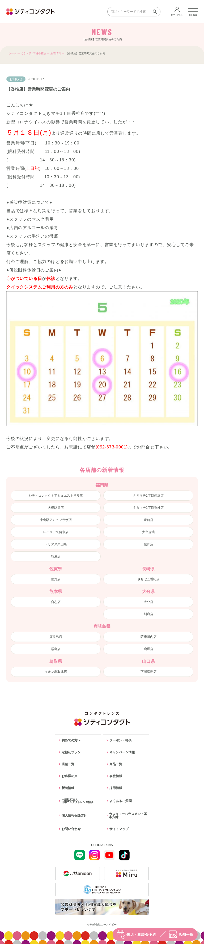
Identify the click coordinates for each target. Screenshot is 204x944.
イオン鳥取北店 (56, 672)
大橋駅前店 (56, 508)
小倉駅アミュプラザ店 (56, 520)
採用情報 (115, 788)
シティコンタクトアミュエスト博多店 (56, 495)
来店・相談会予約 (141, 934)
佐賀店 (56, 579)
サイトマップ (119, 829)
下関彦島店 (148, 672)
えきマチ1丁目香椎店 (33, 53)
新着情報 (55, 53)
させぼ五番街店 (148, 579)
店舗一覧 (185, 934)
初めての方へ (71, 740)
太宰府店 (148, 532)
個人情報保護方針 (74, 815)
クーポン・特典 (120, 740)
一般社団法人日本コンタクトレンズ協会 (78, 801)
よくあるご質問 (120, 801)
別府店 (148, 614)
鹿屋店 (148, 649)
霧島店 (56, 649)
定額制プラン (71, 752)
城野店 (148, 544)
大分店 (148, 602)
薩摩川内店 (148, 637)
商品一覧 (115, 764)
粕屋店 (56, 556)
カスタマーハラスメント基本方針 (128, 815)
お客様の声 (70, 776)
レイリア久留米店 (56, 532)
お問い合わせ (71, 829)
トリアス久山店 (56, 544)
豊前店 (148, 520)
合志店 (56, 602)
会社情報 (115, 776)
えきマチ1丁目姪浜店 (148, 495)
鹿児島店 (55, 637)
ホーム (12, 53)
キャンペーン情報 (122, 752)
